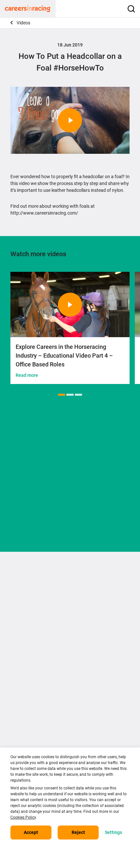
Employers (21, 731)
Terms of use (23, 669)
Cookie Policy (86, 660)
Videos (23, 22)
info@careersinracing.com (37, 608)
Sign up (70, 504)
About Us (19, 651)
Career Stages (25, 696)
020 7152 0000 (25, 597)
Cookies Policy (23, 817)
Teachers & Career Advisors (38, 722)
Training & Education (94, 687)
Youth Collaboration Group (100, 722)
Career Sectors (25, 687)
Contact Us (21, 660)
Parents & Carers (27, 713)
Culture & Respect (90, 713)
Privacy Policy (86, 651)
